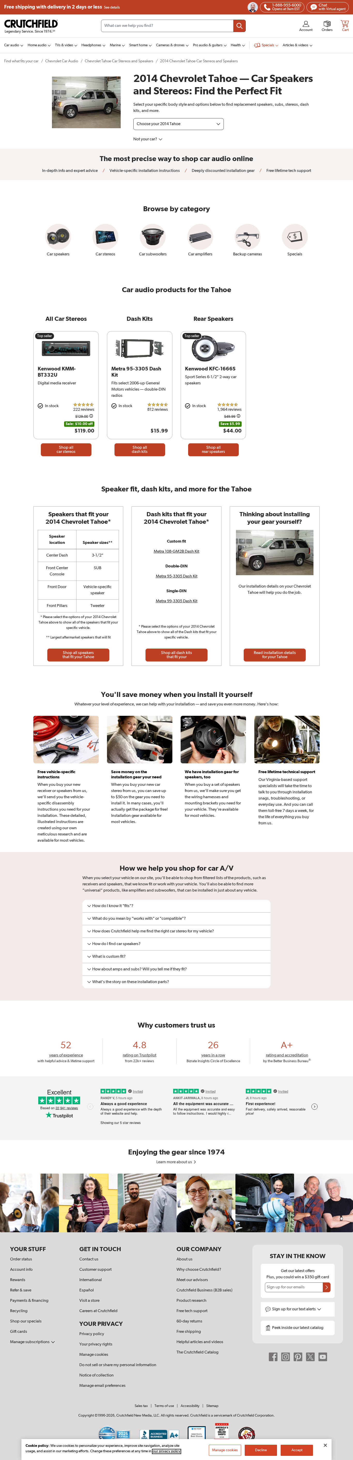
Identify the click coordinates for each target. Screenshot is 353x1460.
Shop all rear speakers (213, 450)
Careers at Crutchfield (98, 1311)
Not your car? (145, 139)
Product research (191, 1301)
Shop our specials (26, 1321)
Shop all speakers (78, 655)
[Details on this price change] (91, 417)
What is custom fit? (109, 957)
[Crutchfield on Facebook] (273, 1357)
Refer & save (20, 1290)
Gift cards (18, 1332)
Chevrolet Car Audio (61, 61)
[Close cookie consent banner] (325, 1445)
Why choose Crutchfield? (199, 1270)
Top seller (44, 336)
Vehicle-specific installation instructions (144, 171)
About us (185, 1259)
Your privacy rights (95, 1344)
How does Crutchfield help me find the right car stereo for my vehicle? (153, 931)
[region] (176, 1203)
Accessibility (190, 1406)
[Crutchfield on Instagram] (285, 1357)
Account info (21, 1270)
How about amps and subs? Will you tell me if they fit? (139, 969)
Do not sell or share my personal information (117, 1365)
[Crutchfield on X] (310, 1357)
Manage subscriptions (30, 1342)
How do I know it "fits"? (112, 906)
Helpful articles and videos (200, 1342)
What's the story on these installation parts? (130, 982)
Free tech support (192, 1311)
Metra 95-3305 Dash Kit (176, 576)
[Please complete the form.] (327, 1287)
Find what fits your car (21, 61)
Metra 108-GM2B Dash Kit (176, 552)
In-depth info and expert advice (70, 171)
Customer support (95, 1270)
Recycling (18, 1311)
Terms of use (164, 1406)
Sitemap (212, 1406)
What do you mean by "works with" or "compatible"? (139, 919)
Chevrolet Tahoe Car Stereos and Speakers (119, 61)
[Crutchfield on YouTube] (323, 1357)
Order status (21, 1259)
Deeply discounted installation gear (223, 171)
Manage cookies (93, 1355)
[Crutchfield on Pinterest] (298, 1357)
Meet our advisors (192, 1280)
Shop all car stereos (66, 450)
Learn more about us (174, 1162)
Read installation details (275, 655)
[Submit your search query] (239, 26)
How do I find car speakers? (116, 944)
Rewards (17, 1280)
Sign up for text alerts (294, 1309)
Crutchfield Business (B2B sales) (205, 1290)
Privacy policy (91, 1334)
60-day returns (189, 1321)
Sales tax (141, 1406)
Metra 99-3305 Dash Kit (176, 601)
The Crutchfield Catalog (197, 1352)
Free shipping (62, 7)
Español (86, 1290)
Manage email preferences (102, 1386)
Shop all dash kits (140, 450)
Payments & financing (29, 1301)
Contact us (88, 1259)
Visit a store (89, 1301)
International (90, 1280)
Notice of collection (96, 1375)
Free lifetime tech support (288, 171)
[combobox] (173, 26)
